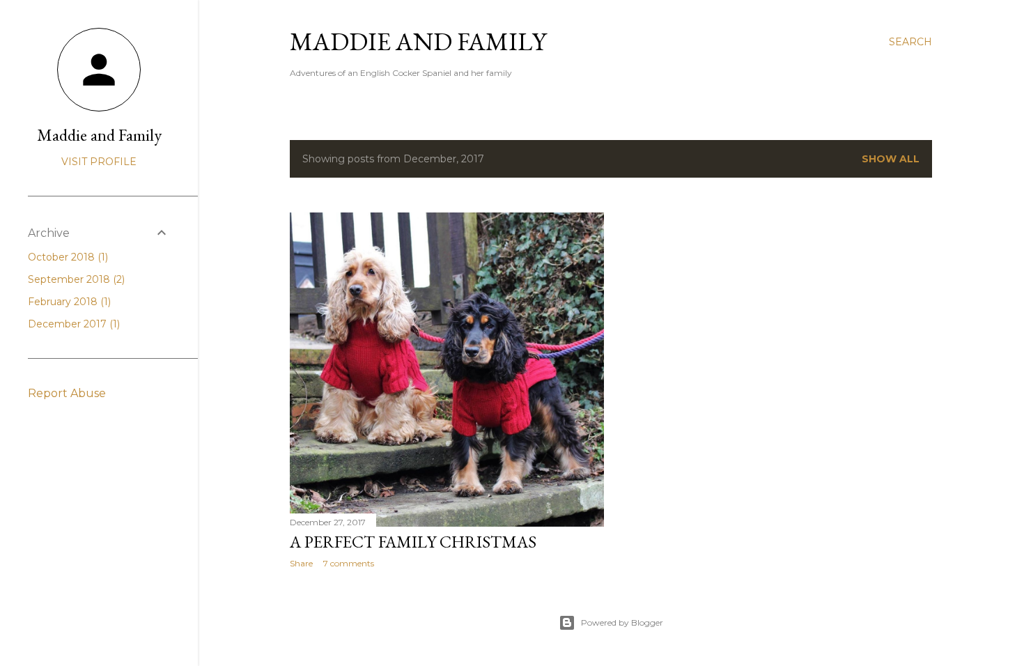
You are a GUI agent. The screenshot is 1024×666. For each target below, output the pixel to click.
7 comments (348, 563)
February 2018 (68, 301)
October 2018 (66, 257)
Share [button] (301, 563)
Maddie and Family (418, 41)
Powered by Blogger (622, 622)
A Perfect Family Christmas (413, 541)
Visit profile (99, 161)
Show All (891, 159)
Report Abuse (67, 393)
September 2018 (75, 279)
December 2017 (72, 324)
